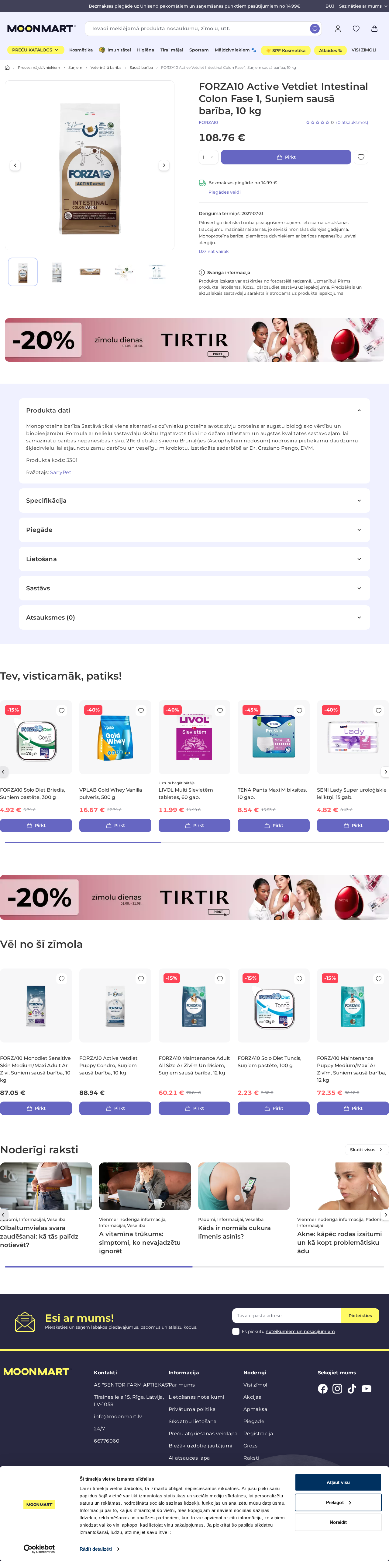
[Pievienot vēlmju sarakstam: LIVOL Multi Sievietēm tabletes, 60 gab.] (220, 710)
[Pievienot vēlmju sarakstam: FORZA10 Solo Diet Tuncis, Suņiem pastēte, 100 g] (299, 978)
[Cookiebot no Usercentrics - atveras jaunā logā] (39, 1549)
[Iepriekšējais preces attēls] (15, 165)
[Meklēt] (315, 28)
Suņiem (75, 67)
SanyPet (61, 472)
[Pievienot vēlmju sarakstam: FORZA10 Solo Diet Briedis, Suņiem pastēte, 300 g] (61, 710)
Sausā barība (141, 67)
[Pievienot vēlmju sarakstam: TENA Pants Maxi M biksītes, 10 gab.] (299, 710)
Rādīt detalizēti (96, 1549)
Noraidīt (338, 1522)
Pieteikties (360, 1315)
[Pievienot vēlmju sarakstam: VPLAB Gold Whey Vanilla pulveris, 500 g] (141, 710)
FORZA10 (208, 122)
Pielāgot (335, 1502)
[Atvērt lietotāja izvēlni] (338, 28)
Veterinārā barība (106, 67)
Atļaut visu (338, 1482)
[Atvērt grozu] (374, 28)
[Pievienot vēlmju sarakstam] (356, 28)
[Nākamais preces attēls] (164, 165)
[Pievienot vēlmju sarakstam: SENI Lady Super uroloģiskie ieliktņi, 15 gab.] (378, 710)
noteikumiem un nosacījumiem (300, 1331)
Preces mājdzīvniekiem (39, 67)
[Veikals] (7, 67)
